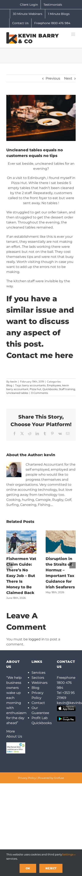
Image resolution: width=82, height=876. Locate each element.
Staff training (67, 389)
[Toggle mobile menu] (73, 34)
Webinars (40, 683)
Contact (38, 703)
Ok (28, 868)
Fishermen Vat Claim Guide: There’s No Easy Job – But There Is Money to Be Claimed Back (21, 575)
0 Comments (39, 392)
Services (38, 673)
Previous (53, 78)
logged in (37, 639)
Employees (54, 385)
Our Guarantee (40, 710)
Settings (68, 854)
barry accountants (34, 385)
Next (68, 78)
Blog (9, 385)
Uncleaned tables (17, 392)
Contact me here (39, 355)
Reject (50, 868)
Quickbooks (50, 389)
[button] (9, 565)
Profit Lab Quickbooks (41, 720)
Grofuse (59, 777)
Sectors (38, 678)
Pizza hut (35, 389)
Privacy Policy (38, 695)
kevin (13, 381)
